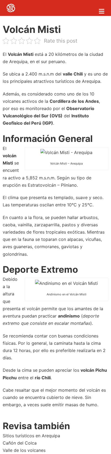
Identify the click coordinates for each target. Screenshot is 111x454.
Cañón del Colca (20, 443)
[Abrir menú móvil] (101, 11)
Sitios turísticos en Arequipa (31, 435)
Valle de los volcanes (24, 450)
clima (13, 197)
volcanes (12, 101)
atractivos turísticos (53, 81)
